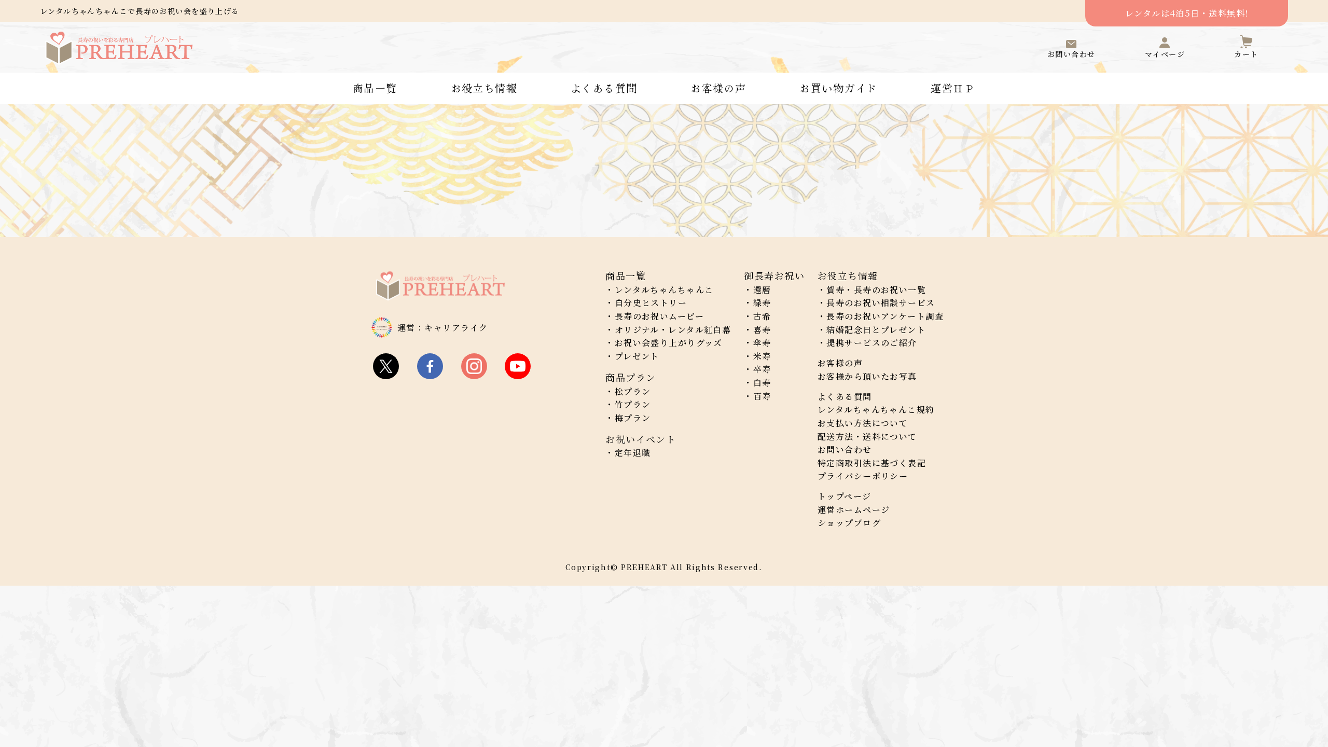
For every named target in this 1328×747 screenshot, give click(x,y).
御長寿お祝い (774, 275)
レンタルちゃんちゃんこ (664, 290)
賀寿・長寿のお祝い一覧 (876, 290)
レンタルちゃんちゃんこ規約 (876, 410)
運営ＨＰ (953, 88)
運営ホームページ (854, 510)
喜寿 (762, 330)
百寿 (762, 396)
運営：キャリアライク (442, 328)
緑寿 (762, 303)
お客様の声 (718, 88)
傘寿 (762, 343)
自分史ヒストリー (651, 303)
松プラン (633, 391)
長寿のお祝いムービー (659, 316)
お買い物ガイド (838, 88)
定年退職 (633, 453)
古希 (762, 316)
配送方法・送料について (867, 436)
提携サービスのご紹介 (871, 343)
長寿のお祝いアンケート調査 (885, 316)
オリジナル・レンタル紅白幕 (673, 330)
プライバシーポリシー (863, 476)
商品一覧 (375, 88)
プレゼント (637, 356)
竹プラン (633, 404)
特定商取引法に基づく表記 (872, 463)
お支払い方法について (863, 423)
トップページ (845, 496)
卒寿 (762, 369)
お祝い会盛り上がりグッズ (669, 343)
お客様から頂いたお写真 (867, 376)
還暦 (762, 290)
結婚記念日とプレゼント (875, 330)
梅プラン (633, 418)
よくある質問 (604, 88)
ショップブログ (849, 523)
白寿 (762, 383)
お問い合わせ (845, 449)
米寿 (762, 356)
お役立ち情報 (484, 88)
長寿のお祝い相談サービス (880, 303)
